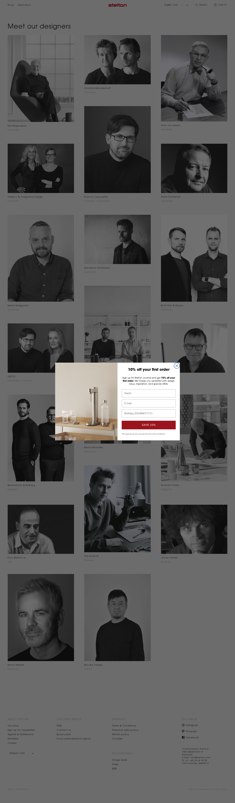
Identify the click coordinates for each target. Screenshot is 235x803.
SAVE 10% (149, 425)
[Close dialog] (177, 366)
